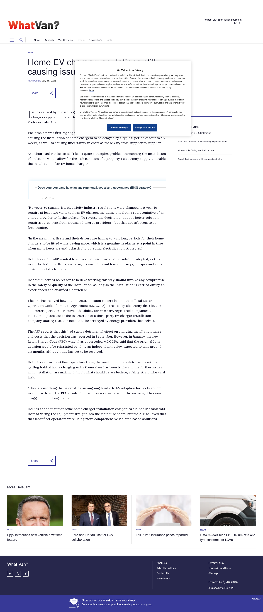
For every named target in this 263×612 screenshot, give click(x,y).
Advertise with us (166, 568)
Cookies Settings (119, 127)
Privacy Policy (216, 563)
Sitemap (213, 573)
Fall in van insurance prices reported (162, 534)
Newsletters (163, 578)
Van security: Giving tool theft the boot (196, 150)
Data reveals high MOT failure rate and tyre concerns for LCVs (227, 537)
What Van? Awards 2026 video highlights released (202, 141)
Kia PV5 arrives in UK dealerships (194, 132)
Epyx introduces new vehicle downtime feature (200, 158)
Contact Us (163, 573)
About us (162, 563)
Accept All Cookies (145, 127)
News (30, 52)
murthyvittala (34, 80)
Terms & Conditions (219, 568)
